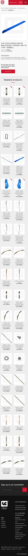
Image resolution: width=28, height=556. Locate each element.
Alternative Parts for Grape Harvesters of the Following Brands (13, 8)
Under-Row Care (19, 532)
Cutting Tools (18, 538)
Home (2, 8)
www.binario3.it (23, 553)
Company (3, 521)
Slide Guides (4, 10)
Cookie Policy (22, 547)
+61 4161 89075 (21, 513)
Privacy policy (14, 547)
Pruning (17, 531)
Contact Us (8, 71)
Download (3, 525)
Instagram (3, 549)
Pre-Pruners (18, 529)
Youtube (20, 549)
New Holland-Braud (22, 8)
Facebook (8, 549)
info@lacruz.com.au (19, 515)
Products (6, 8)
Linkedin (13, 549)
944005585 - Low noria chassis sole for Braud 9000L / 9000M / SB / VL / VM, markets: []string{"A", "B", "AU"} (11, 10)
